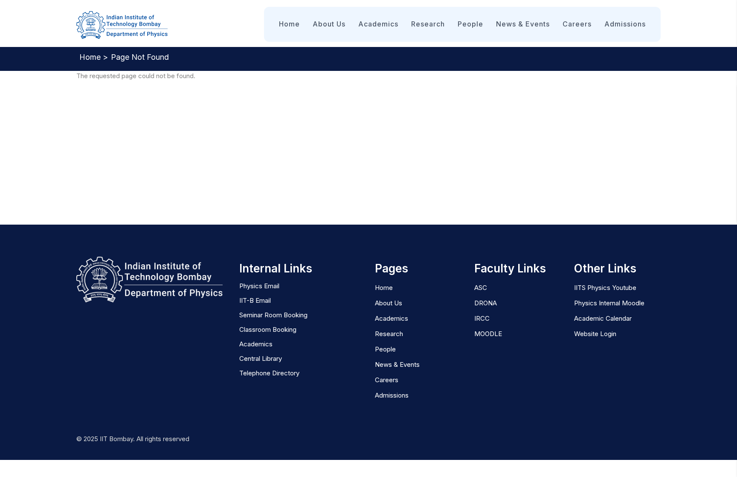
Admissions (625, 24)
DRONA (485, 303)
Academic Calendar (603, 318)
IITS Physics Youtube (605, 288)
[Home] (122, 25)
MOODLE (488, 334)
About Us (329, 24)
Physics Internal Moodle (609, 303)
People (470, 24)
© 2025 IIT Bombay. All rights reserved (132, 439)
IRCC (482, 318)
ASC (480, 288)
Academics (378, 24)
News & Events (523, 24)
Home (289, 24)
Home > (93, 57)
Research (428, 24)
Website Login (595, 334)
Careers (577, 24)
